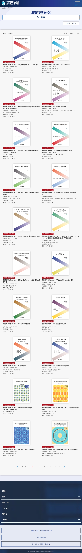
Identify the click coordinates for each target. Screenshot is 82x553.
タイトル (76, 33)
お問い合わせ (71, 23)
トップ (3, 7)
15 (55, 466)
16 (59, 466)
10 (50, 466)
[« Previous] (17, 467)
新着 (71, 33)
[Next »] (65, 467)
